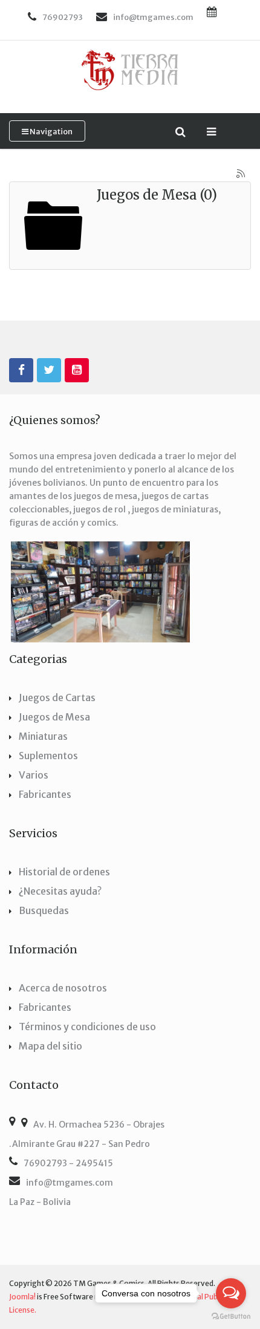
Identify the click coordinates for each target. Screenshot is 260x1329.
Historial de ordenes (64, 872)
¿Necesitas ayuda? (60, 891)
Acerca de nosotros (63, 988)
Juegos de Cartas (57, 697)
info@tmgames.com (69, 1182)
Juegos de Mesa (54, 717)
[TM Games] (130, 70)
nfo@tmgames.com (154, 17)
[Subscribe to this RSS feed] (241, 174)
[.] (21, 370)
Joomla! (22, 1296)
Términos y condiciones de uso (87, 1026)
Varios (33, 775)
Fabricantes (45, 794)
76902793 (62, 17)
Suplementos (48, 755)
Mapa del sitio (50, 1046)
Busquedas (44, 910)
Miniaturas (43, 736)
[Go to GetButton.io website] (231, 1317)
